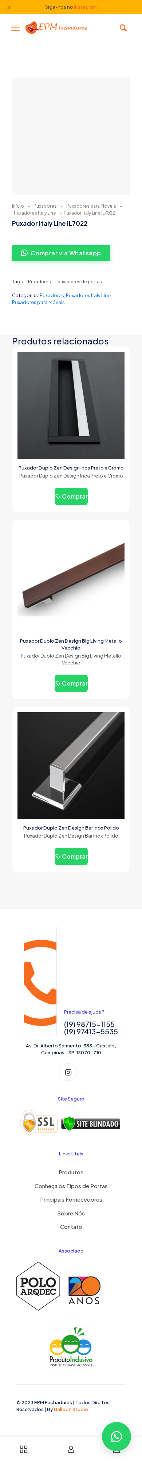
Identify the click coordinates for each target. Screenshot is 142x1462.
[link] (71, 1123)
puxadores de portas (80, 281)
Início (18, 206)
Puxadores (45, 206)
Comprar (74, 496)
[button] (116, 1436)
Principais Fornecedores (71, 1199)
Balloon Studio (71, 1409)
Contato (71, 1226)
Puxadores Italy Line (35, 213)
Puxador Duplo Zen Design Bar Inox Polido (71, 828)
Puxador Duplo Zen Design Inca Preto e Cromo (71, 468)
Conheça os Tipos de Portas (71, 1185)
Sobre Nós (71, 1213)
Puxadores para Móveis (91, 206)
